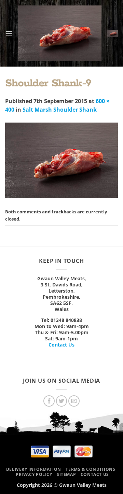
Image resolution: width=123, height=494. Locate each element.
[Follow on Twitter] (61, 401)
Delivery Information (33, 469)
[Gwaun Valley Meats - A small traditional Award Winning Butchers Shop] (60, 33)
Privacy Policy (34, 474)
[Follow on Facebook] (49, 401)
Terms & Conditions (90, 469)
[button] (9, 33)
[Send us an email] (74, 401)
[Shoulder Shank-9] (61, 159)
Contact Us (61, 344)
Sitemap (66, 474)
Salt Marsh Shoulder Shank (60, 109)
